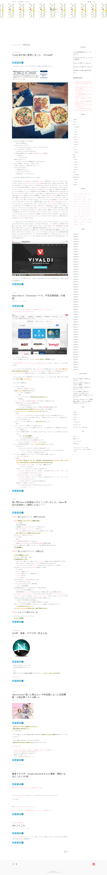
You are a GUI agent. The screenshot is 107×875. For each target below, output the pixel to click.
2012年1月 (75, 349)
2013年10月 (75, 317)
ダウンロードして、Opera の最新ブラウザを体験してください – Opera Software (32, 309)
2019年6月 (75, 277)
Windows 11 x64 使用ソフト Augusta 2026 (82, 63)
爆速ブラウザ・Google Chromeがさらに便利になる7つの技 (27, 788)
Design (84, 199)
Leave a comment (25, 57)
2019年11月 (75, 269)
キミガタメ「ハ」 (77, 422)
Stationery (76, 152)
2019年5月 (75, 279)
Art (75, 129)
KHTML (57, 460)
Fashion (75, 142)
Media (74, 157)
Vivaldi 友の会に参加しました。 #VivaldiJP (32, 55)
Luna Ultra (88, 209)
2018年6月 (75, 287)
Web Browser (16, 52)
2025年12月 (75, 239)
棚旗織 (13, 57)
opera (20, 390)
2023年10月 (75, 244)
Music (75, 169)
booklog (74, 412)
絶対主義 (63, 226)
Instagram (20, 1)
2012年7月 (75, 337)
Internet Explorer (18, 594)
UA (15, 458)
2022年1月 (75, 249)
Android (59, 199)
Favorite (75, 137)
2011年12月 (75, 352)
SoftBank (76, 216)
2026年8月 (75, 234)
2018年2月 (75, 289)
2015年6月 (75, 302)
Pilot (79, 214)
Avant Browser (43, 596)
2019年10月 (75, 271)
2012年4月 (75, 344)
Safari (29, 462)
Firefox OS (27, 592)
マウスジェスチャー (19, 411)
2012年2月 (75, 347)
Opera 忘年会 (19, 751)
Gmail (39, 187)
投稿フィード (76, 438)
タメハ (53, 9)
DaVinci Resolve (77, 199)
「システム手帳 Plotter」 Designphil (83, 108)
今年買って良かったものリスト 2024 (83, 110)
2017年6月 (75, 292)
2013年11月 (75, 314)
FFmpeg (89, 201)
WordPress (20, 822)
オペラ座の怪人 (34, 442)
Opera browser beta (16, 373)
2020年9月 (75, 259)
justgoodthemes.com (55, 872)
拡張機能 (32, 401)
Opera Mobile (40, 369)
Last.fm (27, 1)
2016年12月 (75, 294)
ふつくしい (31, 487)
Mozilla (18, 460)
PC (74, 147)
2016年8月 (75, 297)
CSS (38, 837)
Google (21, 197)
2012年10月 (75, 334)
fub (22, 602)
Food (75, 132)
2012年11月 (75, 332)
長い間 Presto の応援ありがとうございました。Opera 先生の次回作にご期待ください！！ (39, 503)
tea (86, 216)
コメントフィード (77, 441)
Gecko (66, 460)
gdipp (21, 584)
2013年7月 (75, 319)
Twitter (14, 1)
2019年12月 (75, 266)
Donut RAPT (17, 596)
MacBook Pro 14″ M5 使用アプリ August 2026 (82, 66)
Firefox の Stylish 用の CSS (18, 837)
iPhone (32, 531)
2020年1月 (75, 264)
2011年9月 (75, 359)
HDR (89, 204)
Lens (83, 209)
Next (65, 851)
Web (74, 172)
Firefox (24, 159)
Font (80, 204)
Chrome (16, 149)
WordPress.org (76, 443)
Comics (75, 162)
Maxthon (36, 596)
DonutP (16, 193)
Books (75, 159)
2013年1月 (75, 327)
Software (82, 216)
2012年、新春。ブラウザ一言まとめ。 (30, 633)
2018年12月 (75, 284)
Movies (75, 167)
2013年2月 (75, 324)
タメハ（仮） (31, 837)
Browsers (15, 685)
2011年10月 (75, 357)
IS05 (84, 206)
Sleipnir (21, 193)
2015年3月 (75, 304)
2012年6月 (75, 339)
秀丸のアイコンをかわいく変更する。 (84, 82)
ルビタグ (16, 537)
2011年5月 (75, 369)
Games (75, 164)
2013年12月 (75, 312)
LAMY (75, 209)
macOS (79, 211)
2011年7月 (75, 364)
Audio (75, 139)
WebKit (38, 183)
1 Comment (24, 301)
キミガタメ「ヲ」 (77, 424)
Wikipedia (54, 432)
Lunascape (53, 228)
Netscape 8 (23, 608)
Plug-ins (83, 214)
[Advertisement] (53, 29)
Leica (79, 209)
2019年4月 (75, 282)
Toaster (84, 219)
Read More (15, 677)
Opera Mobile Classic (36, 371)
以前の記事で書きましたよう (21, 363)
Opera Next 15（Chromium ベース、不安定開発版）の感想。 (38, 297)
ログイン (75, 436)
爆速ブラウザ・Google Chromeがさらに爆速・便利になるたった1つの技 (39, 775)
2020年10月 (75, 256)
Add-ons (15, 764)
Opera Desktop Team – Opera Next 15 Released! (23, 311)
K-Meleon (59, 596)
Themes (75, 219)
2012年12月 (75, 329)
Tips (23, 764)
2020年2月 (75, 261)
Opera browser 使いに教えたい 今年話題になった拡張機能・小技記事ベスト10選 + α (39, 696)
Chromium (28, 183)
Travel (75, 134)
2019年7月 (75, 274)
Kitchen (75, 144)
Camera (74, 122)
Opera (26, 141)
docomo (89, 199)
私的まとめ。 (83, 224)
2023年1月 (75, 246)
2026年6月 (75, 236)
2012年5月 (75, 342)
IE (14, 153)
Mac (74, 154)
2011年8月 (75, 362)
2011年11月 (75, 354)
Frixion (84, 204)
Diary (74, 124)
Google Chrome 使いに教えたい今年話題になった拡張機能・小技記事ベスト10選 (31, 750)
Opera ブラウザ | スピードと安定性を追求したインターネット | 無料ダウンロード (33, 810)
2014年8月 (75, 309)
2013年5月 (75, 322)
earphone (83, 201)
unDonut (51, 224)
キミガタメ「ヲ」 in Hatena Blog (80, 427)
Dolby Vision (76, 201)
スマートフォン (32, 529)
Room (75, 149)
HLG (74, 206)
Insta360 (79, 206)
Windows (40, 153)
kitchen (88, 206)
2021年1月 (75, 251)
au (74, 196)
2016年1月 (75, 299)
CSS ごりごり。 (19, 825)
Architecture (76, 127)
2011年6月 (75, 367)
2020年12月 (75, 254)
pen (75, 214)
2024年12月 (75, 241)
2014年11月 (75, 307)
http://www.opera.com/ (18, 795)
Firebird (58, 193)
